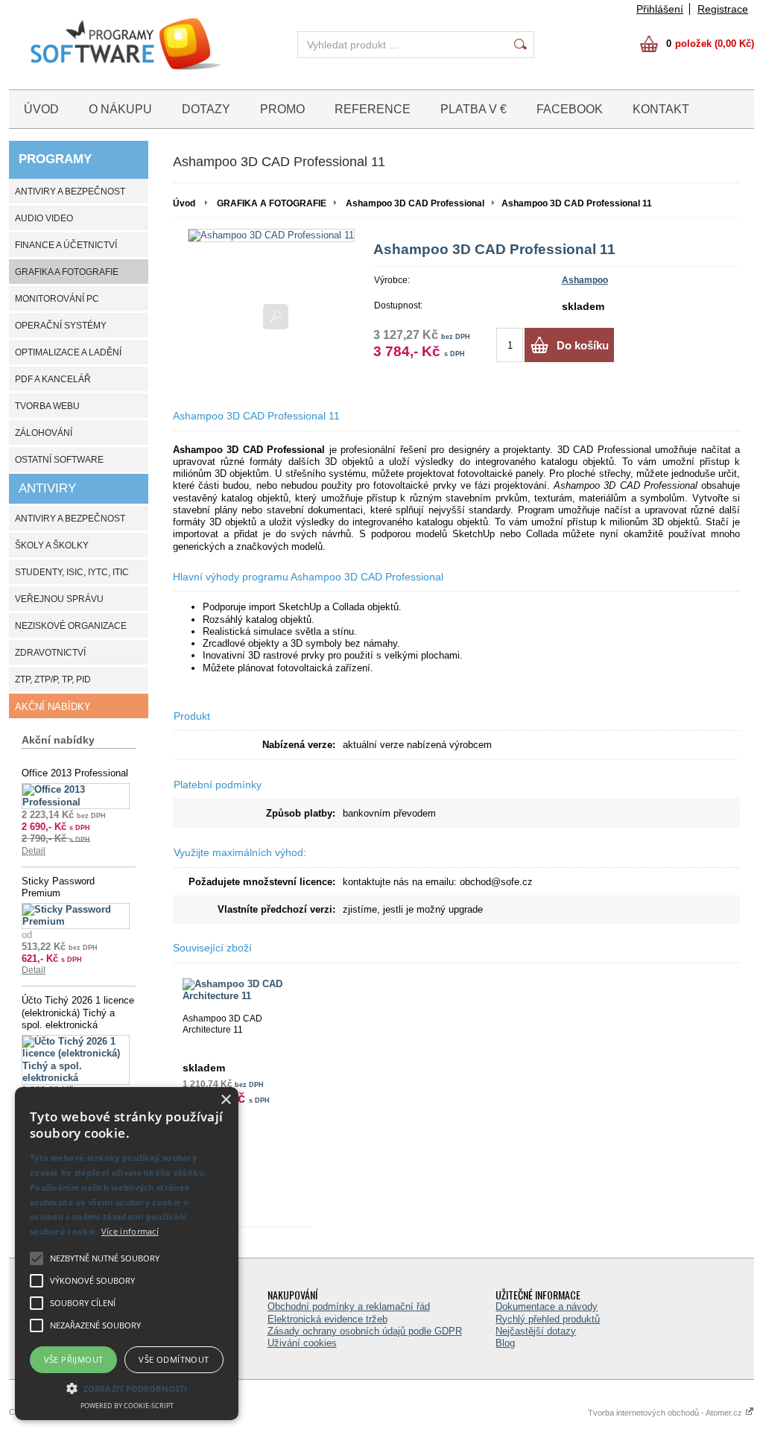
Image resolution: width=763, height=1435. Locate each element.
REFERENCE (373, 109)
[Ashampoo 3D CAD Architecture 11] (242, 990)
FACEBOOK (569, 109)
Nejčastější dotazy (536, 1331)
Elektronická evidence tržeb (327, 1319)
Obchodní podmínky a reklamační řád (348, 1306)
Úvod (184, 203)
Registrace (722, 9)
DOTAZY (206, 109)
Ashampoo (585, 280)
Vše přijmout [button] (74, 1359)
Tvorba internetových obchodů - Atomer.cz (666, 1412)
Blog (505, 1343)
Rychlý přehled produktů (548, 1319)
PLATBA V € (473, 109)
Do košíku (583, 345)
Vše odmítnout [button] (174, 1359)
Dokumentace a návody (547, 1306)
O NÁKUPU (120, 109)
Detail (33, 851)
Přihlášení (659, 9)
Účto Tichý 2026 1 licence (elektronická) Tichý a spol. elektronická (78, 1012)
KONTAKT (661, 109)
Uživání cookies (302, 1343)
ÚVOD (41, 109)
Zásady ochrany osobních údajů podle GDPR (364, 1331)
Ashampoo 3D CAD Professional (415, 203)
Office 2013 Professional (75, 773)
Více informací (130, 1231)
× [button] (225, 1100)
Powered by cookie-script (127, 1405)
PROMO (282, 109)
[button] (127, 1387)
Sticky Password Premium (58, 887)
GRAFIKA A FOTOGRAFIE (271, 203)
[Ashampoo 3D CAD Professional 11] (271, 235)
